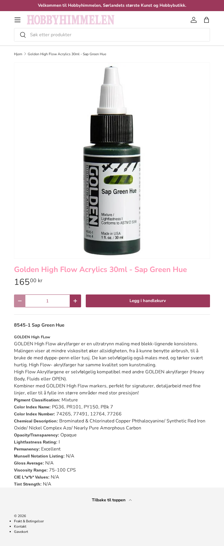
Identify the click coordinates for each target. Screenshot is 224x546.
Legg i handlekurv (148, 301)
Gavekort (21, 531)
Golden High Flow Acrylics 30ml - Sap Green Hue (67, 54)
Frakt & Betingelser (29, 521)
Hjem (18, 54)
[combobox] (112, 34)
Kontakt (20, 526)
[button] (206, 19)
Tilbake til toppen (109, 500)
